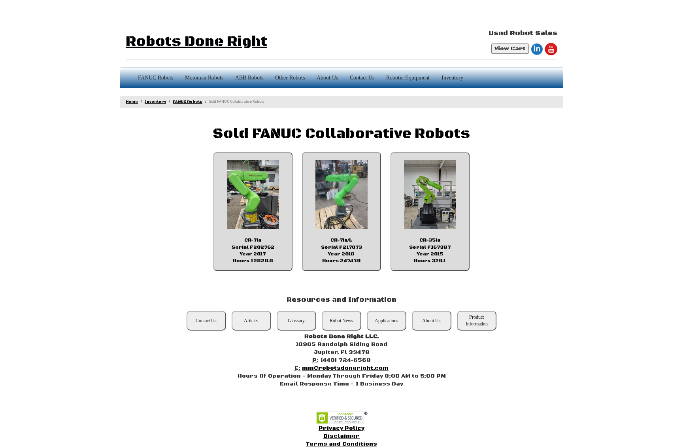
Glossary (296, 320)
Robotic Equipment (408, 78)
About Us (327, 78)
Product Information (477, 320)
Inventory (452, 78)
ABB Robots (249, 78)
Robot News (341, 320)
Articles (251, 320)
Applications (386, 320)
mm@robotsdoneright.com (345, 368)
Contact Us (362, 78)
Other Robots (290, 78)
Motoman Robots (204, 78)
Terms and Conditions (341, 444)
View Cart (510, 48)
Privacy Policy (341, 428)
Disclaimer (341, 436)
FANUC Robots (155, 78)
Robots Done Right (196, 42)
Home (132, 102)
